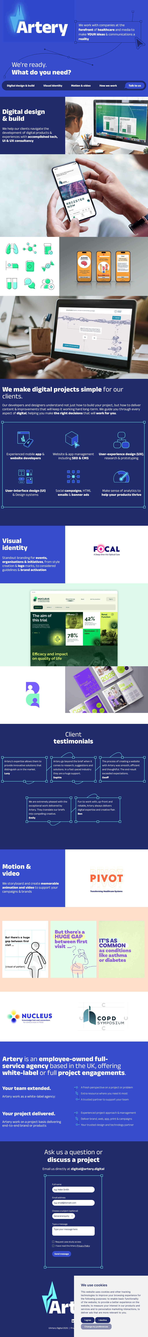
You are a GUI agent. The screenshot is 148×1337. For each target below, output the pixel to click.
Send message (61, 1254)
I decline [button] (103, 1320)
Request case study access (68, 1242)
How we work (108, 85)
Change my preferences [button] (96, 1326)
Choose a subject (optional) (65, 1211)
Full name (56, 1184)
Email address (58, 1197)
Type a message (59, 1224)
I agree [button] (87, 1320)
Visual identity (52, 85)
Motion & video (81, 85)
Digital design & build (21, 85)
